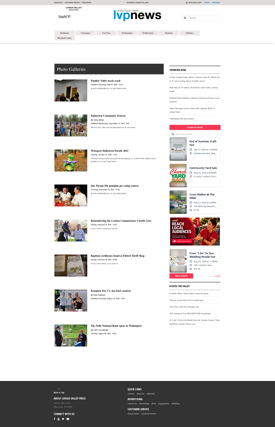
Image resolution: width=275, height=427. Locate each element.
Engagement (163, 403)
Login (206, 2)
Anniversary (144, 403)
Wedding (175, 403)
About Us (140, 393)
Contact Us (132, 403)
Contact (131, 393)
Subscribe (151, 393)
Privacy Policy (133, 413)
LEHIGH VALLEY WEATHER (73, 14)
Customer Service (148, 413)
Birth (154, 403)
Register (216, 2)
